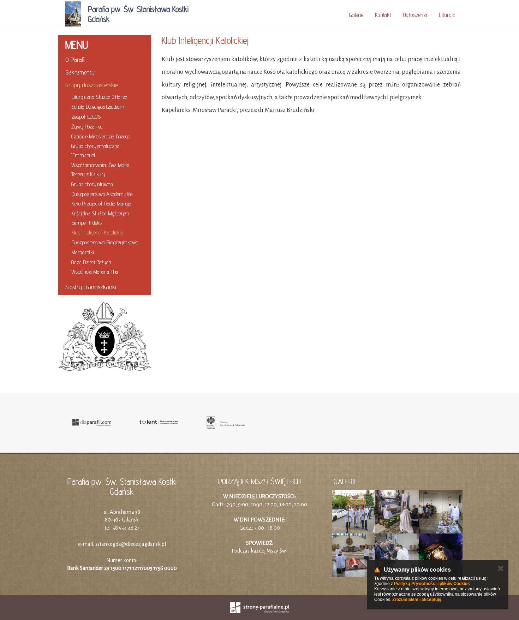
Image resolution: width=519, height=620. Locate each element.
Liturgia (447, 14)
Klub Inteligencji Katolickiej (97, 232)
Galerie (356, 14)
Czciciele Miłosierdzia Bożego (100, 136)
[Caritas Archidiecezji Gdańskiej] (226, 422)
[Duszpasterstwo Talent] (158, 422)
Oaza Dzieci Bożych (91, 262)
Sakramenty (80, 72)
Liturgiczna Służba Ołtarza (99, 97)
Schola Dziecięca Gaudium (97, 106)
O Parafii (75, 59)
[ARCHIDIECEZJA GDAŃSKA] (104, 336)
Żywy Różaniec (87, 126)
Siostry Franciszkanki (90, 287)
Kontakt (383, 14)
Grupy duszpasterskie (91, 85)
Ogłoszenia (415, 14)
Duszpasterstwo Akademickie (101, 194)
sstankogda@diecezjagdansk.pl (130, 544)
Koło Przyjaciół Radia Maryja (101, 203)
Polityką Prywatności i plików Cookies (432, 583)
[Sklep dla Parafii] (91, 422)
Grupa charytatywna (92, 184)
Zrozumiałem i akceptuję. (417, 599)
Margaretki (82, 252)
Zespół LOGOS (86, 116)
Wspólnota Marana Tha (94, 271)
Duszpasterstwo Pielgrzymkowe (104, 242)
